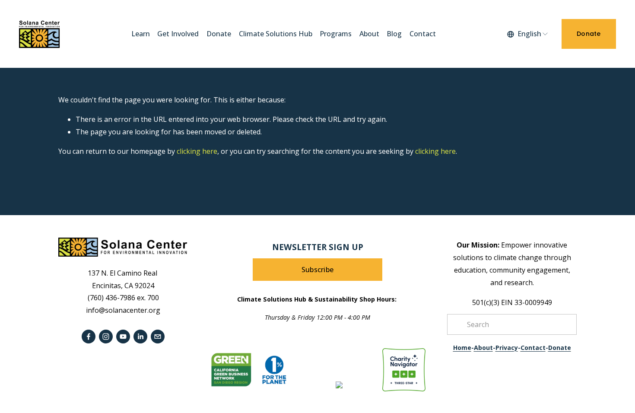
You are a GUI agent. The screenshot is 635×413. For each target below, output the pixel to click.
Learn (140, 33)
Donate (218, 33)
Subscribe (318, 269)
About (369, 33)
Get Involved (178, 33)
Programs (336, 33)
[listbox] (528, 34)
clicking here (197, 151)
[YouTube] (123, 336)
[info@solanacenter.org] (158, 336)
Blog (394, 33)
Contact (423, 33)
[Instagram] (106, 336)
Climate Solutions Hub (275, 33)
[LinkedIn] (140, 336)
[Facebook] (88, 336)
